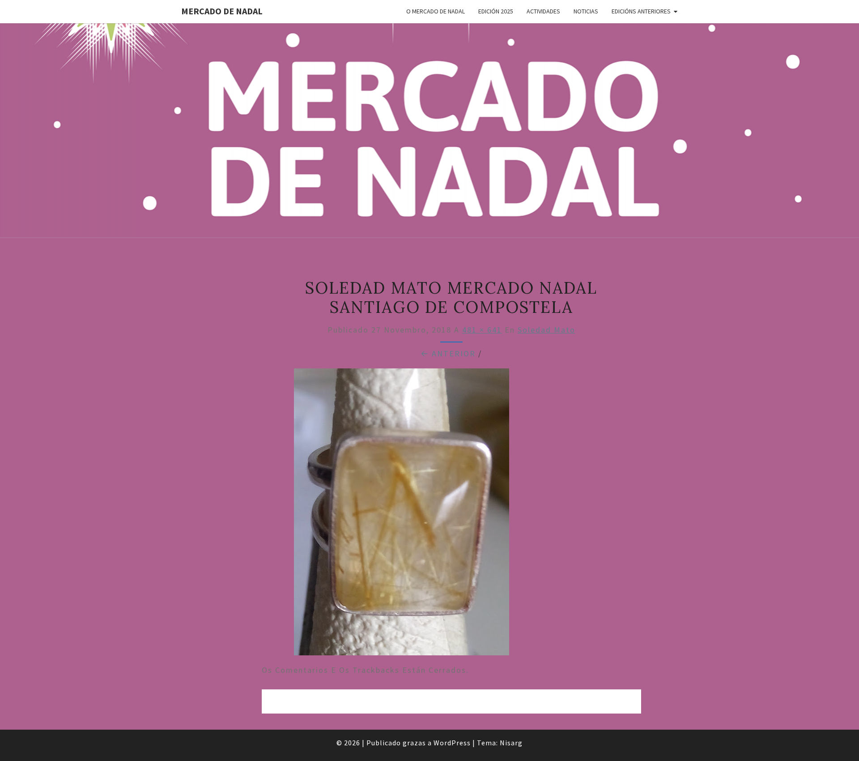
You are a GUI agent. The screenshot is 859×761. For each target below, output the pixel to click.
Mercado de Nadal (222, 11)
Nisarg (511, 742)
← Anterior (448, 353)
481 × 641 (482, 330)
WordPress (452, 742)
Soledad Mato (546, 330)
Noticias (586, 11)
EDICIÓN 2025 (495, 11)
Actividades (543, 11)
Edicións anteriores (641, 11)
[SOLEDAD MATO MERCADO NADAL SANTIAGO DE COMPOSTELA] (401, 515)
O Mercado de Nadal (435, 11)
